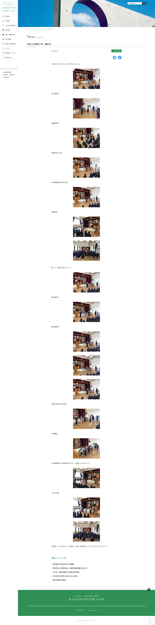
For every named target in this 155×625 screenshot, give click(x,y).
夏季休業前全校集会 (59, 580)
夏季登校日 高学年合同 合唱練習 (63, 564)
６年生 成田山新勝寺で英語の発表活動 (66, 572)
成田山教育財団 (7, 72)
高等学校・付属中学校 (9, 74)
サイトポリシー (81, 610)
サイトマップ (93, 610)
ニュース (35, 29)
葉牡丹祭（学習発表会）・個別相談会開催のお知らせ (70, 568)
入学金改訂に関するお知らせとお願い (65, 576)
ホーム (28, 29)
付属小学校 (6, 77)
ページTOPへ (149, 590)
